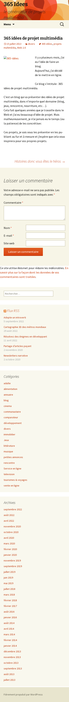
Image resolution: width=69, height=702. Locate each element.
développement (13, 423)
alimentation (10, 389)
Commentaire (13, 202)
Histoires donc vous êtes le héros (40, 161)
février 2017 (10, 606)
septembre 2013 (13, 668)
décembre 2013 (12, 651)
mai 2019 (8, 583)
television (9, 474)
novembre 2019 (12, 560)
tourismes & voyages (15, 480)
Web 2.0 (21, 47)
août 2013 (9, 674)
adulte (7, 383)
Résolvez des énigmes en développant (25, 336)
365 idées (47, 43)
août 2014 (9, 623)
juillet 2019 (9, 572)
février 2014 (10, 640)
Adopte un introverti (15, 317)
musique (8, 451)
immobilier (9, 434)
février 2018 (10, 600)
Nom (8, 228)
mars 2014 (9, 634)
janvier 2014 (10, 645)
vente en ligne (11, 485)
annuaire (8, 394)
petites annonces (13, 457)
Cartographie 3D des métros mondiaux (25, 327)
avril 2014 (9, 628)
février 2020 (10, 549)
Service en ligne (12, 468)
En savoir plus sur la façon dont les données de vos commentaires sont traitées (34, 272)
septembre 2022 (13, 509)
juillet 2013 (9, 679)
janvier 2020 (10, 554)
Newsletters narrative (16, 355)
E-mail (9, 235)
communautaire (12, 411)
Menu (7, 24)
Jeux (6, 440)
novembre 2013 (12, 657)
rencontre (9, 462)
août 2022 (9, 515)
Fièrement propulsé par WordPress (23, 694)
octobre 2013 (11, 662)
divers (31, 43)
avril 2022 (9, 520)
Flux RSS (13, 310)
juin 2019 (8, 577)
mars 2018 (9, 594)
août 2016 (9, 611)
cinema (8, 406)
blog (6, 400)
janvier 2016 (10, 617)
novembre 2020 (12, 526)
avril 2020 (9, 537)
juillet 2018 (9, 589)
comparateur (11, 417)
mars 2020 (9, 543)
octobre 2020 (11, 532)
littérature (9, 445)
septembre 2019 (13, 566)
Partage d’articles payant (17, 346)
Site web (9, 243)
